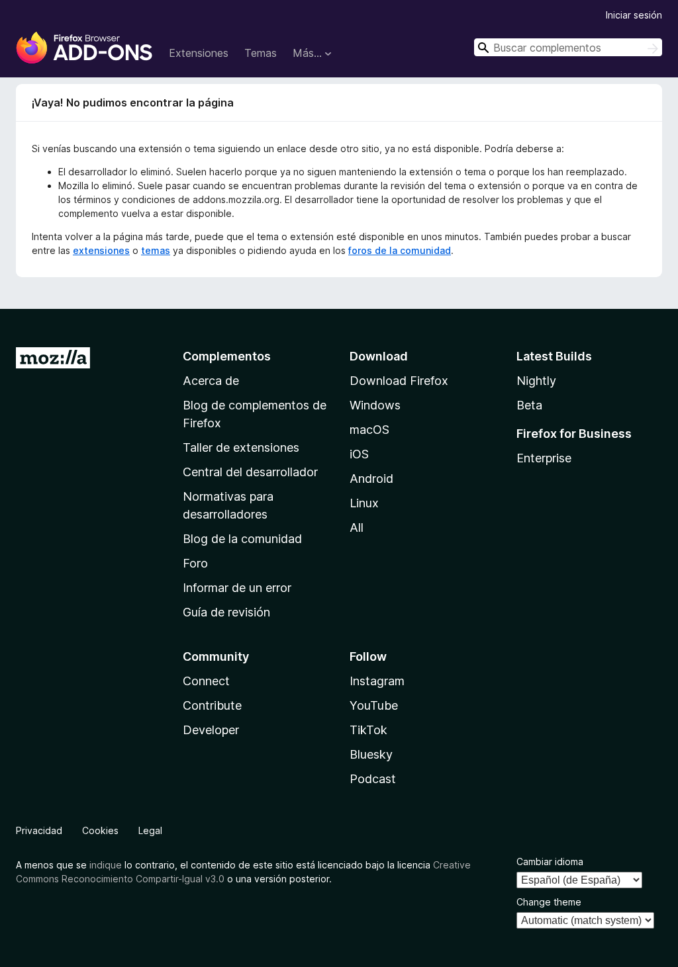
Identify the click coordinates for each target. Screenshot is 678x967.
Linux (364, 503)
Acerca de (211, 381)
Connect (206, 681)
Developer (211, 730)
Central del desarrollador (250, 472)
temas (155, 250)
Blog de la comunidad (242, 539)
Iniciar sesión (634, 15)
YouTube (374, 705)
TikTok (368, 730)
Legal (150, 830)
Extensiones (198, 53)
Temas (260, 53)
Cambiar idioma (549, 861)
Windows (375, 405)
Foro (195, 563)
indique (105, 864)
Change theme (548, 901)
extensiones (101, 250)
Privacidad (39, 830)
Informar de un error (237, 588)
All (356, 527)
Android (371, 478)
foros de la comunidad (399, 250)
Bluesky (371, 754)
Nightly (536, 381)
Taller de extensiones (241, 447)
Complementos (227, 356)
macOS (369, 430)
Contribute (212, 705)
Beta (529, 405)
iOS (359, 454)
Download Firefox (399, 381)
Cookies (100, 830)
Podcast (373, 779)
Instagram (377, 681)
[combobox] (568, 47)
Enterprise (543, 458)
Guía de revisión (226, 612)
